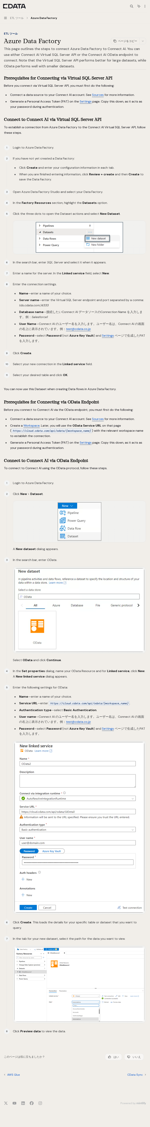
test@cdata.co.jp (78, 329)
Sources (98, 95)
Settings (86, 101)
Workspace (31, 426)
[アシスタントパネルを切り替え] (139, 6)
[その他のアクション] (145, 6)
